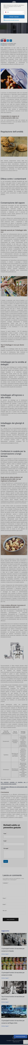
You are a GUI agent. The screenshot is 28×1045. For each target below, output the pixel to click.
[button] (2, 40)
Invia (5, 861)
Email (5, 841)
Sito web (5, 910)
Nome (5, 833)
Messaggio (6, 848)
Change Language (14, 17)
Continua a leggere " (5, 954)
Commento (5, 883)
